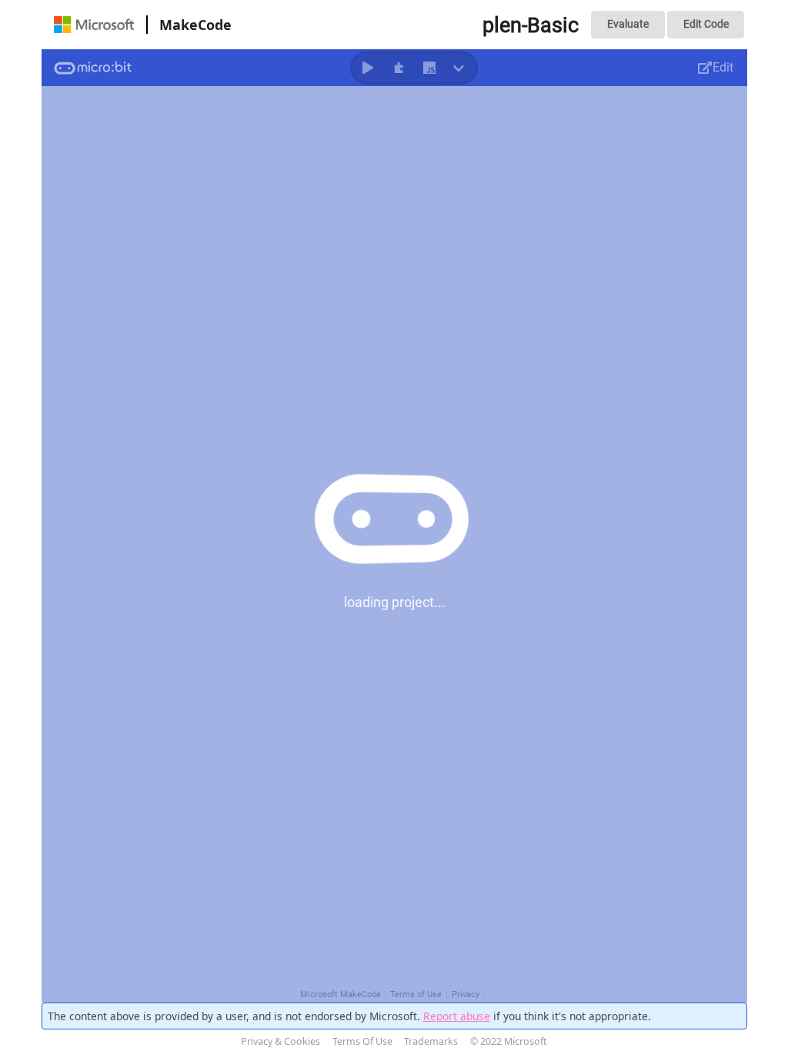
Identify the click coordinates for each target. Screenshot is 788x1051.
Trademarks (431, 1041)
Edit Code (706, 24)
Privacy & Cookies (280, 1041)
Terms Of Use (362, 1041)
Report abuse (456, 1016)
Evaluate (628, 24)
